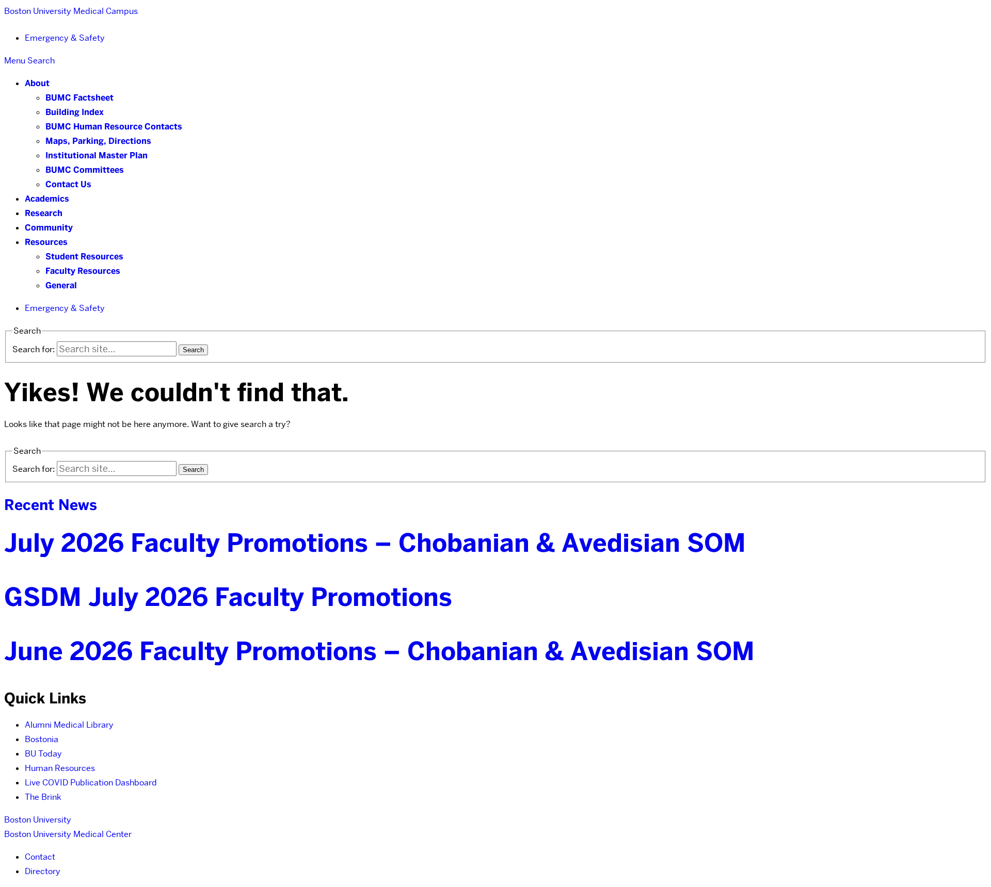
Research (43, 213)
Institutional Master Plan (96, 155)
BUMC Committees (84, 170)
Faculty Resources (82, 271)
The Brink (43, 797)
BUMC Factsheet (79, 97)
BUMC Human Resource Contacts (113, 126)
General (61, 285)
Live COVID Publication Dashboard (91, 782)
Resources (46, 242)
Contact (40, 856)
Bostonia (41, 739)
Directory (42, 871)
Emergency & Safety (65, 37)
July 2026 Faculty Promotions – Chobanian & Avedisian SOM (375, 543)
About (37, 83)
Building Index (74, 112)
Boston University (37, 819)
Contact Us (68, 184)
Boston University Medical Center (68, 834)
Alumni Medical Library (69, 724)
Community (49, 227)
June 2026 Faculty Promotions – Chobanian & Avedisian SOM (379, 651)
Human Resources (60, 768)
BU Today (43, 753)
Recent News (50, 505)
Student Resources (84, 256)
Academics (47, 198)
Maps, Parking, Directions (98, 141)
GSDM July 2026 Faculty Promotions (228, 597)
